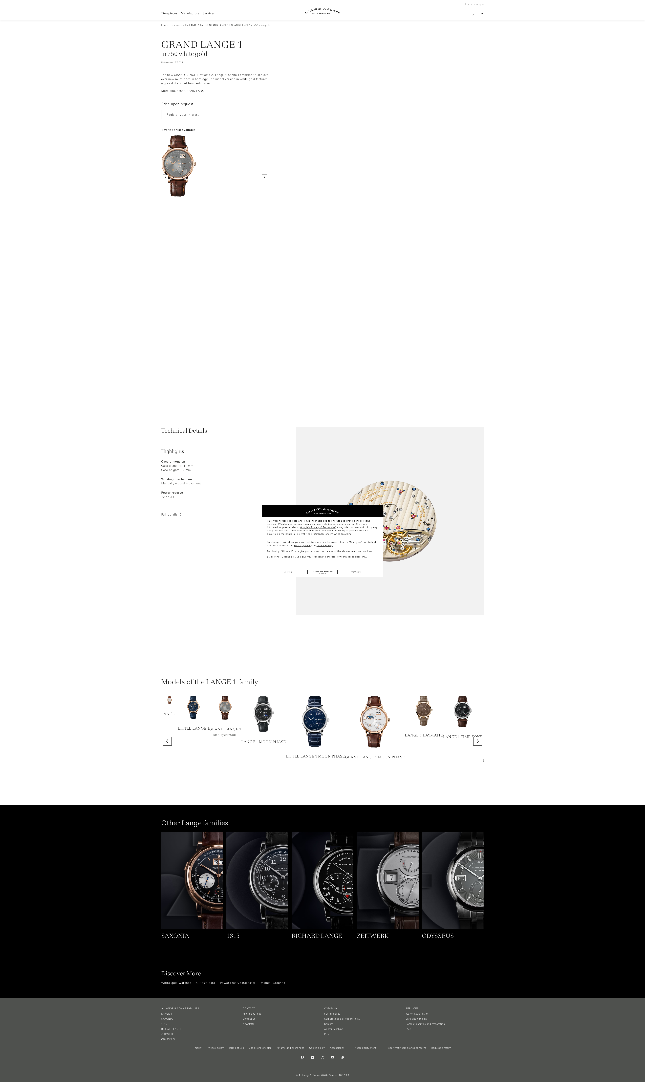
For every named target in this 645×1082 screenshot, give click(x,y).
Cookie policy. (325, 545)
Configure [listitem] (356, 572)
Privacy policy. (302, 545)
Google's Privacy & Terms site (317, 527)
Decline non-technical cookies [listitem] (322, 572)
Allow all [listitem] (289, 572)
